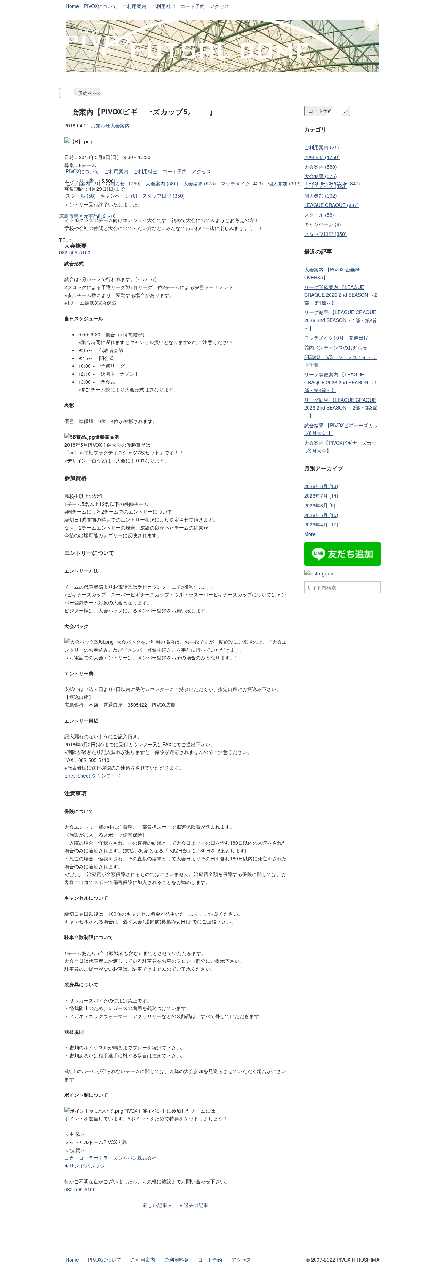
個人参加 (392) (284, 183)
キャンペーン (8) (118, 195)
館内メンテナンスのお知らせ (335, 347)
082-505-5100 (74, 252)
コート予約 (174, 171)
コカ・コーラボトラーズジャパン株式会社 (110, 1157)
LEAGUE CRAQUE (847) (333, 183)
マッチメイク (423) (242, 183)
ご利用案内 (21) (83, 183)
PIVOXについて (82, 171)
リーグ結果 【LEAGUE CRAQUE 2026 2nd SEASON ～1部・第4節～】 (341, 320)
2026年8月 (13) (321, 486)
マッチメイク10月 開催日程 (336, 337)
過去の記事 (196, 1204)
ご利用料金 (145, 171)
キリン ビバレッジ (84, 1165)
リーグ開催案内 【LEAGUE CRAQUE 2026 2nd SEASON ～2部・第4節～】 (340, 295)
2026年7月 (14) (321, 495)
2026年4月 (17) (321, 524)
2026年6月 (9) (319, 505)
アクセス (201, 171)
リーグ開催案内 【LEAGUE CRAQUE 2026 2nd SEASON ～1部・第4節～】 (340, 382)
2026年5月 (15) (321, 514)
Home (72, 5)
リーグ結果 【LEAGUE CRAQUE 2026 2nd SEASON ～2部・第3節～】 (341, 407)
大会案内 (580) (162, 183)
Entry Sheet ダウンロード (92, 775)
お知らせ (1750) (123, 183)
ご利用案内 (116, 171)
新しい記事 (155, 1204)
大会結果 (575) (199, 183)
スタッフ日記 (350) (163, 195)
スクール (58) (81, 195)
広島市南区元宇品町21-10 (87, 215)
